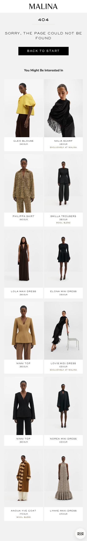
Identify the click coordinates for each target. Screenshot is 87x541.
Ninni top (23, 363)
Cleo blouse (23, 141)
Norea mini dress (63, 439)
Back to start (43, 51)
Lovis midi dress (63, 363)
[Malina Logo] (43, 6)
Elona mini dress (63, 291)
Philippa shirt (23, 216)
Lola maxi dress (23, 291)
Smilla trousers (63, 216)
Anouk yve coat (23, 511)
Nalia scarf (63, 141)
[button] (80, 533)
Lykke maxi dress (63, 511)
